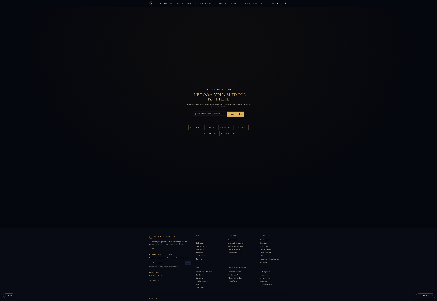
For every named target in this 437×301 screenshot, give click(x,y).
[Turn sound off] (273, 3)
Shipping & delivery (266, 249)
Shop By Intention (195, 3)
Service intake (232, 252)
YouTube (159, 275)
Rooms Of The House (214, 3)
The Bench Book (201, 275)
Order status (264, 246)
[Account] (281, 3)
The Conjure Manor (234, 275)
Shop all (211, 127)
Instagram (152, 275)
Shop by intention (201, 246)
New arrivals (200, 249)
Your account (264, 262)
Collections (226, 127)
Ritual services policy (234, 249)
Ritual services (209, 133)
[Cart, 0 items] (286, 3)
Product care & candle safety (269, 259)
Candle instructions (202, 281)
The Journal (199, 278)
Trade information (234, 281)
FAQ (261, 256)
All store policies (265, 272)
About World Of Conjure (204, 272)
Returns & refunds (265, 252)
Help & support (228, 133)
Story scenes (200, 288)
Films (197, 284)
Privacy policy (264, 275)
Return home (196, 127)
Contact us (263, 243)
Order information (266, 284)
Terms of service (265, 278)
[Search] (277, 3)
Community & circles (234, 272)
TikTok (165, 275)
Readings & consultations (236, 243)
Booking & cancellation (235, 246)
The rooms (241, 127)
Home (154, 248)
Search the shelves (235, 114)
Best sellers (199, 252)
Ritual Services (231, 3)
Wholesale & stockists (235, 278)
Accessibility (263, 281)
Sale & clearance (201, 256)
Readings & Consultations (252, 3)
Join (188, 263)
